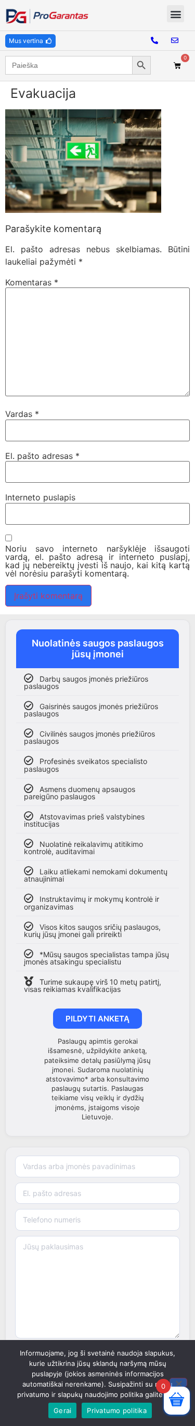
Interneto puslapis (40, 497)
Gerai (62, 1410)
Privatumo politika (117, 1410)
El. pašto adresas (42, 456)
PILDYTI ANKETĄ (97, 1019)
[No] (178, 1382)
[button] (175, 13)
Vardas (22, 414)
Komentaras (31, 282)
